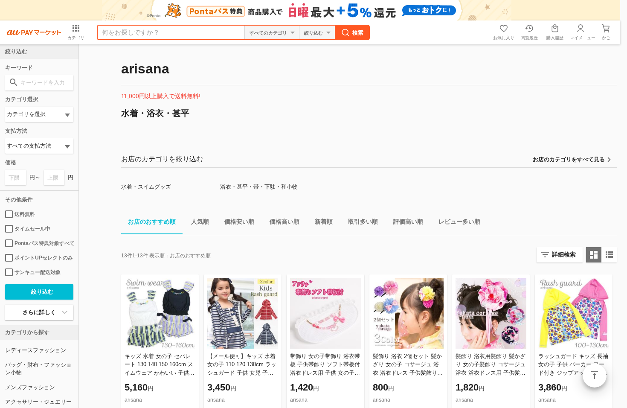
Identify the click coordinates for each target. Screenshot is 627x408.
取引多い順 (363, 221)
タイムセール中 (32, 229)
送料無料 (25, 214)
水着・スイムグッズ (146, 187)
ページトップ (595, 376)
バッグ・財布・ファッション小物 (38, 368)
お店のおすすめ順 (152, 221)
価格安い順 (239, 221)
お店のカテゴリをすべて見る (569, 159)
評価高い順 (408, 221)
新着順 (324, 221)
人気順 (200, 221)
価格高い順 (284, 221)
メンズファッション (30, 387)
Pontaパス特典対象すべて (44, 243)
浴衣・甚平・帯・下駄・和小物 (259, 187)
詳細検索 (564, 254)
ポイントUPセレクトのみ (44, 258)
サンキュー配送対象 (38, 272)
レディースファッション (35, 350)
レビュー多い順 (459, 221)
